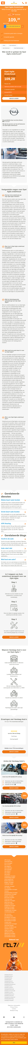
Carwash (6, 891)
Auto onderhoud (8, 868)
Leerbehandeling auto (9, 911)
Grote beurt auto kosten (10, 512)
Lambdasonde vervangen (10, 910)
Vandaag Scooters (8, 992)
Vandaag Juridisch (8, 987)
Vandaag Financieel (9, 995)
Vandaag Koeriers (8, 976)
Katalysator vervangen (9, 900)
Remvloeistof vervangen (10, 920)
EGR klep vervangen (9, 897)
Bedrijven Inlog (14, 1010)
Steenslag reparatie (8, 925)
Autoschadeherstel (8, 879)
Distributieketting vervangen (10, 892)
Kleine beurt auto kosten (10, 500)
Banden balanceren (8, 880)
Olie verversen (7, 914)
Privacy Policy (14, 1007)
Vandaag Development (9, 997)
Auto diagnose (7, 866)
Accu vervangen (8, 863)
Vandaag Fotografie (8, 1000)
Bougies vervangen (8, 882)
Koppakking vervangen (9, 905)
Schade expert (7, 922)
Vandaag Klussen (8, 974)
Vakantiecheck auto (9, 931)
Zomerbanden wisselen (9, 936)
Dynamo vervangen (9, 895)
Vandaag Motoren (8, 981)
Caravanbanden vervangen (10, 889)
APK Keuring (6, 523)
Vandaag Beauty (8, 977)
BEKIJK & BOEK (14, 98)
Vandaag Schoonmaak (9, 990)
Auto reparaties (8, 869)
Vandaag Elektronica (9, 994)
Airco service (7, 864)
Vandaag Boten (8, 979)
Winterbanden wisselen (9, 935)
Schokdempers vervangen (10, 923)
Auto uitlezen (7, 871)
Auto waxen (7, 874)
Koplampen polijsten (9, 903)
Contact (14, 1008)
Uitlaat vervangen (8, 930)
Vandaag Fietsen (8, 985)
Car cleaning (7, 887)
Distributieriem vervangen (10, 894)
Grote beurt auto (8, 899)
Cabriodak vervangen (9, 886)
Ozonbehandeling (8, 915)
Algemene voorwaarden (14, 1005)
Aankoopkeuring (8, 861)
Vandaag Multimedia (9, 989)
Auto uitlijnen (7, 872)
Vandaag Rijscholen (9, 982)
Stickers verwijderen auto (10, 927)
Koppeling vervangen (9, 907)
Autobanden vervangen (9, 876)
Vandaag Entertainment (9, 984)
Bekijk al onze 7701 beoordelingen (14, 748)
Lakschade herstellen (9, 908)
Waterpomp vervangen (9, 933)
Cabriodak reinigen (8, 884)
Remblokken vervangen (10, 917)
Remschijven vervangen (10, 919)
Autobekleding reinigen (9, 877)
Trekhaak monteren (9, 928)
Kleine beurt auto (8, 902)
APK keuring (7, 860)
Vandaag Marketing (8, 998)
